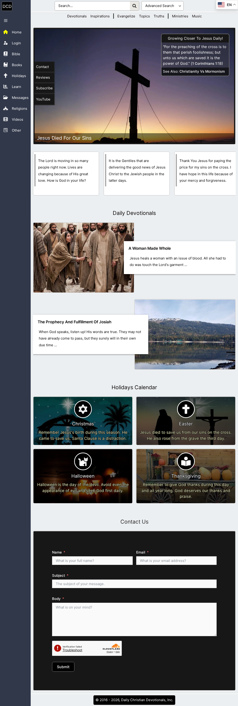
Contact (42, 67)
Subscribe (44, 88)
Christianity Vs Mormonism (202, 71)
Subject (58, 575)
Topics (144, 16)
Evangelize (126, 16)
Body (56, 598)
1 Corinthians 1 (204, 63)
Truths (159, 16)
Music (197, 16)
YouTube (43, 99)
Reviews (43, 77)
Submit (63, 666)
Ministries (180, 16)
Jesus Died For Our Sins (64, 138)
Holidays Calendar (134, 387)
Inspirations (100, 16)
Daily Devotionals (134, 213)
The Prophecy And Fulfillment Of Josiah (74, 322)
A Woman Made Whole (150, 248)
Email (140, 552)
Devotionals (77, 16)
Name (57, 552)
